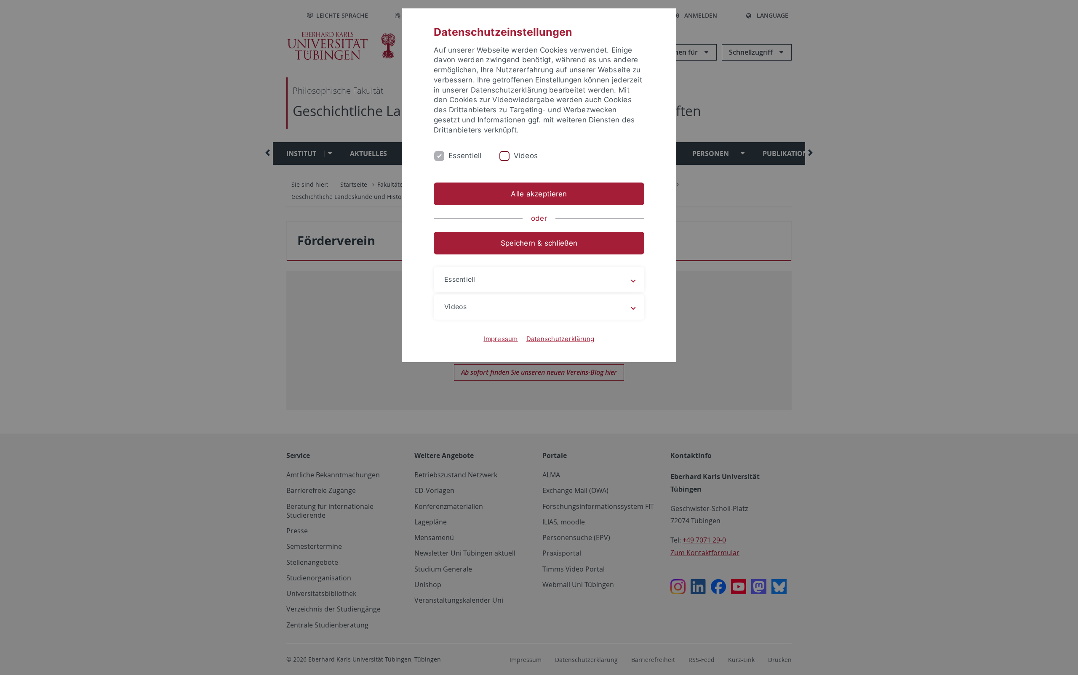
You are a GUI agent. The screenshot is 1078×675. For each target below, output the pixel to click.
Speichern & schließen (539, 243)
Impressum (500, 339)
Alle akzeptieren (539, 194)
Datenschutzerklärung (560, 339)
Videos (526, 155)
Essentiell (465, 155)
